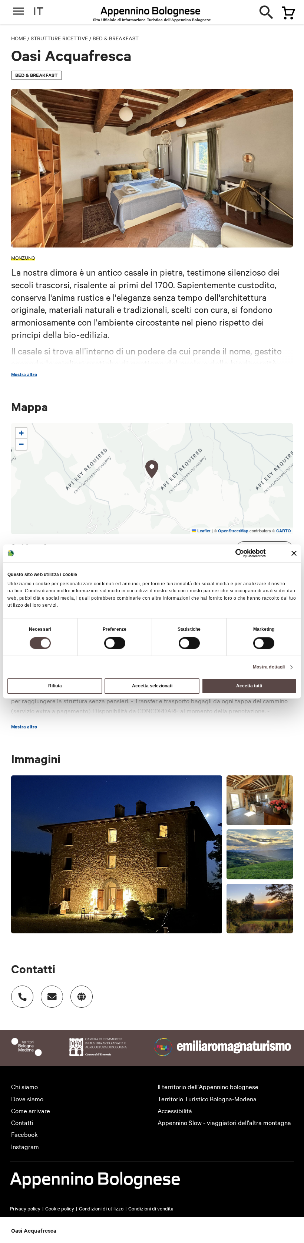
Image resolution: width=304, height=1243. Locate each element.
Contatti (22, 1122)
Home (18, 38)
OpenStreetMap (233, 530)
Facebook (24, 1134)
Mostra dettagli (269, 667)
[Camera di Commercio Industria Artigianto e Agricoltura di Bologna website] (98, 1053)
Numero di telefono (22, 997)
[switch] (114, 643)
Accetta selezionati (152, 686)
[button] (152, 469)
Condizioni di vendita (151, 1208)
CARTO (283, 530)
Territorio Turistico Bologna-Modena (207, 1098)
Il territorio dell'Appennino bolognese (208, 1086)
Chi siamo (24, 1086)
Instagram (25, 1146)
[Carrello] (285, 10)
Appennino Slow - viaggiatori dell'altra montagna (224, 1122)
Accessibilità (175, 1110)
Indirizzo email (52, 997)
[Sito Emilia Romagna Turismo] (223, 1053)
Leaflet (203, 530)
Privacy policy (25, 1208)
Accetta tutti (249, 686)
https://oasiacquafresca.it (81, 997)
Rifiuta (55, 686)
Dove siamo (27, 1098)
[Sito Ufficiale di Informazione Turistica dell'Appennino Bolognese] (150, 12)
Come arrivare (30, 1110)
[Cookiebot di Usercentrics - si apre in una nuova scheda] (233, 553)
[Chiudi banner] (294, 553)
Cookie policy (59, 1208)
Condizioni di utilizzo (101, 1208)
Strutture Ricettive (59, 38)
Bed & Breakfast (116, 38)
